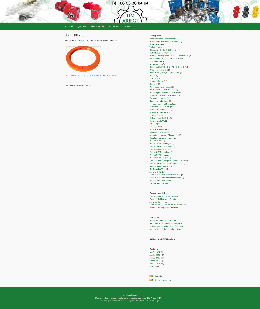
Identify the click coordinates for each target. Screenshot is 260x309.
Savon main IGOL (157, 121)
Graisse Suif (155, 115)
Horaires (113, 26)
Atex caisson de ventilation (161, 223)
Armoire (171, 229)
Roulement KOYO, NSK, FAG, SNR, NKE (167, 67)
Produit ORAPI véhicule (160, 149)
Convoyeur (154, 126)
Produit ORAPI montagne (160, 143)
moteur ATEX (170, 220)
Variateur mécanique (158, 47)
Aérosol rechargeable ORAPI (162, 166)
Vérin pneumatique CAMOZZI (162, 90)
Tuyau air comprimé (158, 98)
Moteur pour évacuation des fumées (165, 41)
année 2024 (155, 252)
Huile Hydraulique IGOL (160, 107)
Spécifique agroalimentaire (161, 138)
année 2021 (155, 255)
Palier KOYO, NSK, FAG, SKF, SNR (165, 73)
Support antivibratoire (159, 101)
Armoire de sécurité (158, 229)
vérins (181, 226)
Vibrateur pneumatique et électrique (165, 95)
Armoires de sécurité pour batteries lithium (168, 205)
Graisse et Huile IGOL (159, 112)
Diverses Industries (158, 132)
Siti (176, 226)
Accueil (69, 26)
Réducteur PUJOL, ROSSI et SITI (164, 50)
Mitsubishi (178, 223)
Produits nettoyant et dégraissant (164, 196)
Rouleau (153, 124)
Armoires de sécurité (158, 202)
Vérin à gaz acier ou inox (160, 87)
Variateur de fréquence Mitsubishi (164, 207)
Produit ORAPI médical (159, 152)
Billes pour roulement (159, 70)
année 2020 (155, 258)
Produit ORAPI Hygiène (160, 158)
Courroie (153, 84)
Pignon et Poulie (156, 81)
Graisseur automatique (159, 109)
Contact (127, 26)
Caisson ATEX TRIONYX (160, 183)
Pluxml (114, 301)
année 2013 (155, 263)
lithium (179, 229)
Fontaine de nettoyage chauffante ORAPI (167, 160)
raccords (154, 220)
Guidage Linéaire (157, 61)
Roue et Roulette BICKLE (160, 129)
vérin (161, 220)
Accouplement (156, 64)
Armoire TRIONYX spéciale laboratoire (166, 178)
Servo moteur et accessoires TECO (165, 58)
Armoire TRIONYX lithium (161, 180)
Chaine (153, 78)
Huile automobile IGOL (159, 118)
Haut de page (153, 301)
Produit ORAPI (156, 141)
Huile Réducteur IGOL (159, 53)
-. (127, 301)
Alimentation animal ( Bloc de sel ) (164, 135)
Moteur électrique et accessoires (163, 39)
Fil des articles (158, 276)
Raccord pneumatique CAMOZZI (164, 92)
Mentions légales (130, 295)
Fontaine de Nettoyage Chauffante (164, 199)
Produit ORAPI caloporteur (161, 155)
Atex (172, 226)
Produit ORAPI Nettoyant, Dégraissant (166, 163)
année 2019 (155, 261)
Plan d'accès (97, 26)
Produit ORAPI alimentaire (161, 146)
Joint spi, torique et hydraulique (88, 76)
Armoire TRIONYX (157, 172)
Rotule (152, 75)
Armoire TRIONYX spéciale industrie (165, 175)
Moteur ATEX (155, 44)
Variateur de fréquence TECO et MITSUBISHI (169, 56)
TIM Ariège (151, 298)
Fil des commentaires (161, 280)
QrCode (81, 26)
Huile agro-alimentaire (159, 226)
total (152, 266)
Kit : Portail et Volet (158, 169)
